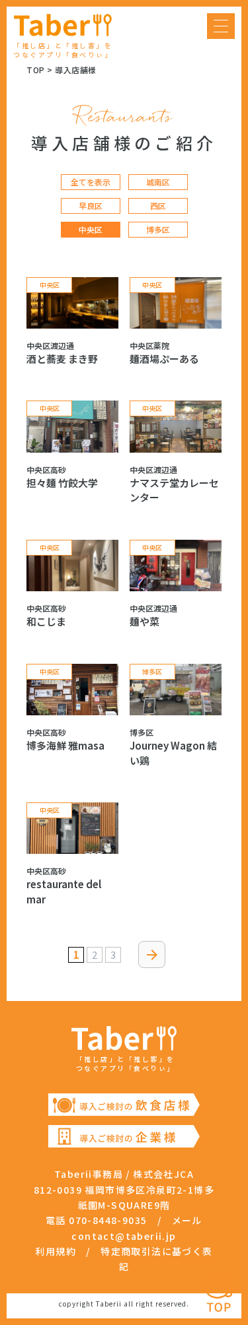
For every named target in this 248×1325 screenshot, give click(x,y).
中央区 (91, 230)
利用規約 (55, 1251)
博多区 (158, 230)
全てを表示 (90, 182)
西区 (158, 206)
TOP (35, 69)
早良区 (91, 206)
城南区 (158, 182)
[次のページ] (151, 954)
